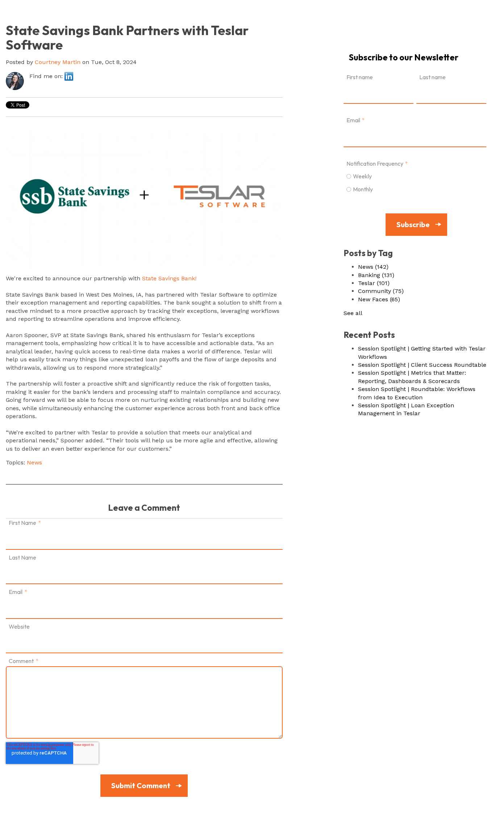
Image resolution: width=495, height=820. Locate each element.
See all (353, 313)
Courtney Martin (57, 62)
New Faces (379, 299)
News (34, 462)
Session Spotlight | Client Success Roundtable (422, 364)
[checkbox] (415, 182)
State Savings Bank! (169, 278)
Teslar (374, 283)
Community (381, 291)
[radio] (415, 175)
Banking (376, 275)
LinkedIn (69, 76)
